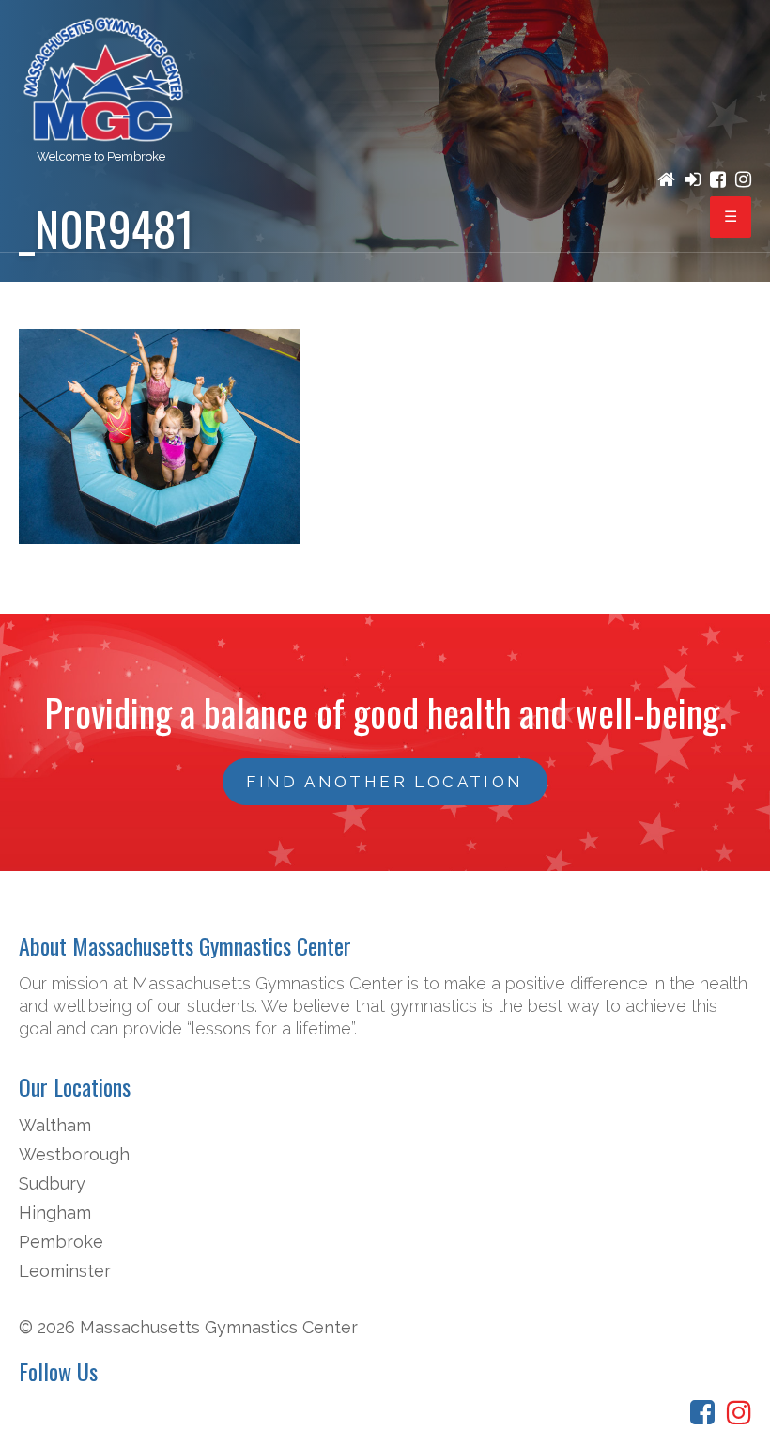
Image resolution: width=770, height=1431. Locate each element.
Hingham (55, 1212)
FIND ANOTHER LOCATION (384, 781)
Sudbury (52, 1183)
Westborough (74, 1154)
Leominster (65, 1271)
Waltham (55, 1125)
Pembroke (61, 1242)
